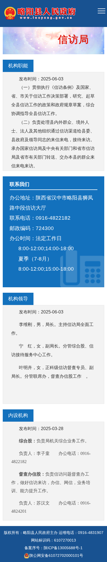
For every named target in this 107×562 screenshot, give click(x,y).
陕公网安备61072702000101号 (56, 555)
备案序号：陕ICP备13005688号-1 (53, 548)
